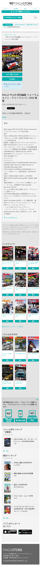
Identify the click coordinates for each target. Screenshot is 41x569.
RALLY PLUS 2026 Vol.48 (7, 289)
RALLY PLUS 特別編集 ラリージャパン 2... (8, 263)
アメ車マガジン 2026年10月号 (19, 382)
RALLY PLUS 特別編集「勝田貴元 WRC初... (33, 263)
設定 (25, 9)
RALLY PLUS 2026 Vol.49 (20, 262)
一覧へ (7, 451)
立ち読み (12, 79)
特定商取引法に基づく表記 (10, 555)
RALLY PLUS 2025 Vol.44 (33, 315)
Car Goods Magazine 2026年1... (7, 383)
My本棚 (16, 9)
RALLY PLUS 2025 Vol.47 (20, 289)
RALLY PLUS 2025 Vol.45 (20, 315)
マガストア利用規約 (9, 553)
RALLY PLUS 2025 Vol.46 (7, 315)
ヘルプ (35, 9)
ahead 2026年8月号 (33, 353)
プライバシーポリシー (24, 553)
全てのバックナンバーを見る (13, 326)
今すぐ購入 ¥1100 (12, 74)
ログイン (6, 9)
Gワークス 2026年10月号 (7, 354)
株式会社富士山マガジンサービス (18, 558)
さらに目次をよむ (11, 217)
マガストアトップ (9, 35)
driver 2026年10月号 (20, 353)
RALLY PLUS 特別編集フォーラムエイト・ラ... (33, 290)
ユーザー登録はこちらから (21, 11)
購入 (7, 268)
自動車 (4, 117)
